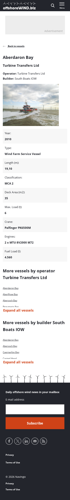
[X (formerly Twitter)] (17, 441)
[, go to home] (19, 5)
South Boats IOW (26, 78)
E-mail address (15, 399)
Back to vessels (15, 46)
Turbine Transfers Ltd (31, 73)
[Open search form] (53, 5)
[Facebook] (9, 441)
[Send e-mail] (34, 441)
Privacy (10, 454)
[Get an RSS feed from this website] (43, 441)
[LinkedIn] (26, 441)
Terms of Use (13, 462)
